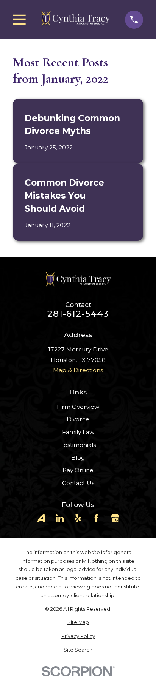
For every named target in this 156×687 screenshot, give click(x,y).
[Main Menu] (19, 19)
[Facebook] (96, 518)
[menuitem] (78, 622)
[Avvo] (41, 518)
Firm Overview (78, 406)
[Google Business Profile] (115, 518)
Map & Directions (78, 370)
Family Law (78, 432)
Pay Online (78, 470)
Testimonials (78, 444)
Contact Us (78, 483)
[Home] (75, 19)
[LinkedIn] (60, 518)
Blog (78, 457)
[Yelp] (78, 518)
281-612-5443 (78, 314)
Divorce (78, 419)
